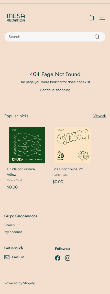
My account (13, 232)
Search (9, 225)
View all (99, 116)
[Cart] (91, 17)
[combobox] (55, 37)
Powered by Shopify (19, 283)
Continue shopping (55, 90)
